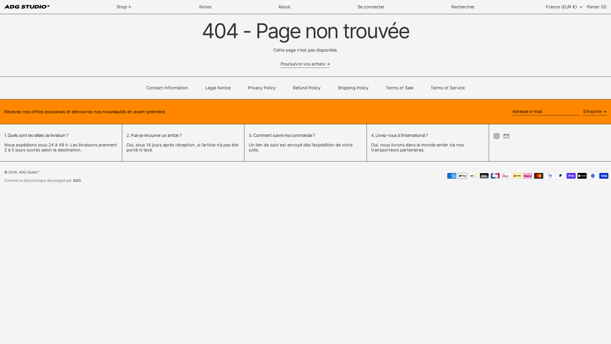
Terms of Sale (399, 87)
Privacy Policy (262, 87)
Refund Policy (307, 87)
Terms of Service (448, 87)
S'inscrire (592, 111)
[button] (463, 7)
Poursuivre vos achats (303, 63)
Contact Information (167, 87)
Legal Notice (218, 87)
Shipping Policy (353, 87)
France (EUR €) (562, 6)
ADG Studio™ (29, 172)
